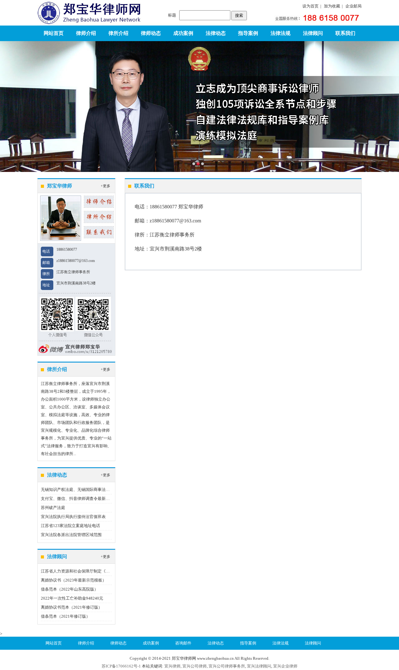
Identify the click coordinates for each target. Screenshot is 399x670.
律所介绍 (118, 33)
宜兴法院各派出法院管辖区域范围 (71, 534)
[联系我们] (99, 231)
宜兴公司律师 (194, 666)
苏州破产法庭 (53, 507)
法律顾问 (313, 33)
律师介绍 (86, 33)
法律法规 (281, 33)
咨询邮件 (183, 643)
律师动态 (151, 33)
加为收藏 (332, 6)
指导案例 (248, 33)
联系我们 (345, 33)
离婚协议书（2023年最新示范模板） (73, 580)
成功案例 (183, 33)
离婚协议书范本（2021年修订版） (71, 607)
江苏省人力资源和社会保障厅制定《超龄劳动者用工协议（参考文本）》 (106, 571)
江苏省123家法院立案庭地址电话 (70, 525)
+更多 (105, 186)
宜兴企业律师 (285, 666)
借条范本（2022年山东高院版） (69, 589)
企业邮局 (353, 6)
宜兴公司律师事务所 (227, 666)
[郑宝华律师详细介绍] (99, 201)
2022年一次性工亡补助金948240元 (72, 598)
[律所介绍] (99, 216)
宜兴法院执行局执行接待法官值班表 (73, 516)
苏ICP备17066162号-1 (121, 666)
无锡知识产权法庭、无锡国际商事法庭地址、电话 (85, 489)
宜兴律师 (172, 666)
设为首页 (310, 6)
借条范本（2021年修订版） (65, 616)
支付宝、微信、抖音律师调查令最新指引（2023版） (88, 498)
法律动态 (216, 33)
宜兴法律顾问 (259, 666)
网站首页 (54, 33)
